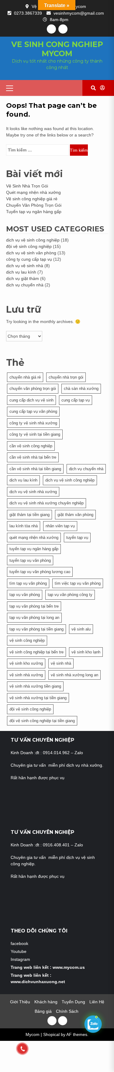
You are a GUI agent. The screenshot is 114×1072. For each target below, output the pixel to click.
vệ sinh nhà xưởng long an (74, 675)
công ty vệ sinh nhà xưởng (33, 423)
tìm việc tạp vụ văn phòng (78, 583)
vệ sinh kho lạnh (85, 652)
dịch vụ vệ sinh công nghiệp (33, 240)
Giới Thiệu (20, 1001)
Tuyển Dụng (73, 1001)
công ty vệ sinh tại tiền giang (34, 434)
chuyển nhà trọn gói (66, 377)
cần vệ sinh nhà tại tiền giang (35, 469)
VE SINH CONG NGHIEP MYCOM (57, 49)
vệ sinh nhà (61, 663)
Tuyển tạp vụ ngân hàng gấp (33, 211)
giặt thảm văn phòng (75, 514)
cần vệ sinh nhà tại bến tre (32, 457)
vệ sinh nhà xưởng (26, 675)
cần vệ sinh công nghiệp (30, 446)
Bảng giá (43, 1011)
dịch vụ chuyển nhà (24, 284)
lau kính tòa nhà (23, 526)
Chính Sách (68, 1011)
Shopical (51, 1034)
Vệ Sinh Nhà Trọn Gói (27, 186)
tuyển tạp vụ (77, 537)
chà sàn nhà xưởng (81, 388)
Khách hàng (45, 1001)
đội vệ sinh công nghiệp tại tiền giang (42, 720)
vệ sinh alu (81, 629)
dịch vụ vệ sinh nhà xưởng (33, 491)
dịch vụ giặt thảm (22, 278)
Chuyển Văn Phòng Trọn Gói (33, 205)
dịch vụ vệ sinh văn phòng (31, 252)
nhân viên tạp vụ (60, 526)
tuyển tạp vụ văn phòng (30, 560)
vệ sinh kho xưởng (26, 663)
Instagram (20, 959)
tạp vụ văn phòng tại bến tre (34, 606)
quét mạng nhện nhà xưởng (33, 537)
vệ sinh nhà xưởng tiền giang (35, 686)
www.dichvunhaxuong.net (38, 981)
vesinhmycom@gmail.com (79, 13)
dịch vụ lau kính (21, 272)
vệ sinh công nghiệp (27, 640)
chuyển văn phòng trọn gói (32, 388)
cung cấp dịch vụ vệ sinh (31, 400)
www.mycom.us (69, 967)
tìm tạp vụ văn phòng (28, 583)
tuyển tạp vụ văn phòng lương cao (39, 571)
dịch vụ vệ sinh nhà (24, 265)
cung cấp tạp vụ (75, 400)
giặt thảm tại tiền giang (29, 514)
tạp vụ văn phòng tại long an (34, 617)
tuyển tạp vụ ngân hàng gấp (33, 549)
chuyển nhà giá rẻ (25, 377)
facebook (19, 943)
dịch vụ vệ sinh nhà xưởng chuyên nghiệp (46, 503)
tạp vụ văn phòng (24, 594)
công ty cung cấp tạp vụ (29, 259)
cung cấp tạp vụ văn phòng (33, 411)
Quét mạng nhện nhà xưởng (33, 192)
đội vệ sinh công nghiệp (29, 246)
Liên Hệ (96, 1001)
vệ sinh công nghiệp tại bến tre (36, 652)
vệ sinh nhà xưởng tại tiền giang (38, 698)
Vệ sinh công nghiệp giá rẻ (31, 198)
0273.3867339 (28, 13)
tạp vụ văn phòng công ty (70, 594)
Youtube (18, 951)
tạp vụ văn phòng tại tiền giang (36, 629)
